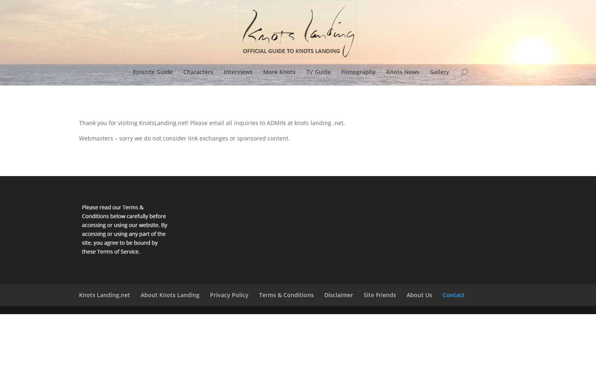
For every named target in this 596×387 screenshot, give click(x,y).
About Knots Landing (170, 295)
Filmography (358, 72)
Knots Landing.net (104, 295)
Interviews (238, 72)
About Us (419, 295)
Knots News (402, 72)
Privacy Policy (229, 295)
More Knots (279, 72)
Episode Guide (153, 72)
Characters (198, 72)
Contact (454, 295)
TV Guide (318, 72)
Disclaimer (338, 295)
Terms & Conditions (286, 295)
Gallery (439, 72)
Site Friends (380, 295)
